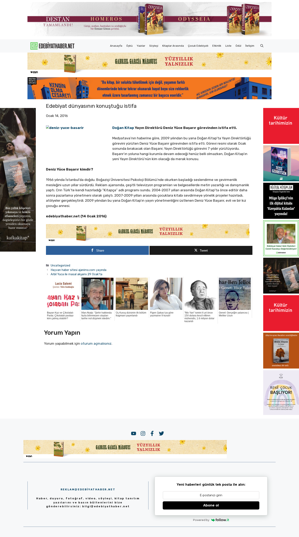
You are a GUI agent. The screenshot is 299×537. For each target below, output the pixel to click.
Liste (228, 45)
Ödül (238, 45)
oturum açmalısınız (96, 343)
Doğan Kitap (123, 128)
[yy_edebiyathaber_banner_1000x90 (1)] (147, 241)
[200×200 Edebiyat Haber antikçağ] (281, 292)
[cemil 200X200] (281, 255)
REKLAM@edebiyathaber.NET (88, 489)
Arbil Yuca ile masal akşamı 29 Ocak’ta (76, 274)
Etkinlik (216, 45)
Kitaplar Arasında (173, 45)
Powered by (201, 520)
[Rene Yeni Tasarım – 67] (281, 414)
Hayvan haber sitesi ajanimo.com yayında (78, 270)
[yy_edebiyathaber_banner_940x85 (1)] (149, 73)
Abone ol (211, 505)
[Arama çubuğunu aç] (261, 46)
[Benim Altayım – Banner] (281, 367)
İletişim (249, 45)
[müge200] (281, 218)
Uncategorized (60, 265)
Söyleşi (153, 45)
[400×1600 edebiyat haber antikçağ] (18, 250)
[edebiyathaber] (149, 98)
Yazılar (141, 45)
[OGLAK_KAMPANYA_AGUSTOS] (281, 143)
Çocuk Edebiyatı (198, 45)
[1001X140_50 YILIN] (149, 35)
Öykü (129, 45)
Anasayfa (116, 45)
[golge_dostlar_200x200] (281, 180)
